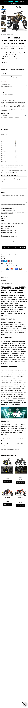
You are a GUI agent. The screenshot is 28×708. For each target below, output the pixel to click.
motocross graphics (16, 384)
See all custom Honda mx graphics (10, 449)
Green (4, 157)
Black (4, 143)
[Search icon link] (17, 7)
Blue (4, 153)
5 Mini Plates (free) (8, 228)
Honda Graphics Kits (12, 254)
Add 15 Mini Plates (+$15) (9, 232)
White (4, 145)
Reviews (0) (4, 280)
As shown (5, 141)
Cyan (4, 155)
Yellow (4, 149)
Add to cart (14, 247)
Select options (7, 481)
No (3, 220)
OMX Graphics (8, 263)
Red (4, 147)
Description (4, 277)
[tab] (14, 277)
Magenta (5, 151)
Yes (4, 218)
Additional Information (7, 283)
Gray (4, 159)
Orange (5, 161)
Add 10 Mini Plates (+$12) (9, 230)
